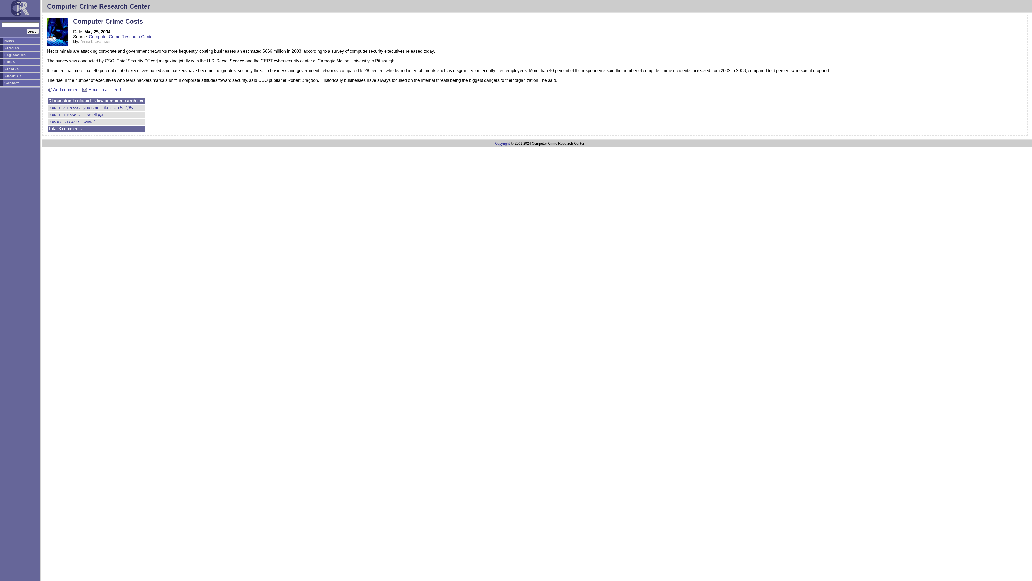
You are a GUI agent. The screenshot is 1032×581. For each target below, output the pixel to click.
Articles (11, 48)
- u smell (75, 114)
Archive (11, 69)
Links (9, 62)
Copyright (502, 143)
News (9, 41)
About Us (13, 76)
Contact (11, 83)
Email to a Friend (104, 89)
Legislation (15, 55)
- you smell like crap (90, 107)
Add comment (66, 89)
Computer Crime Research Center (121, 36)
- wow (71, 121)
